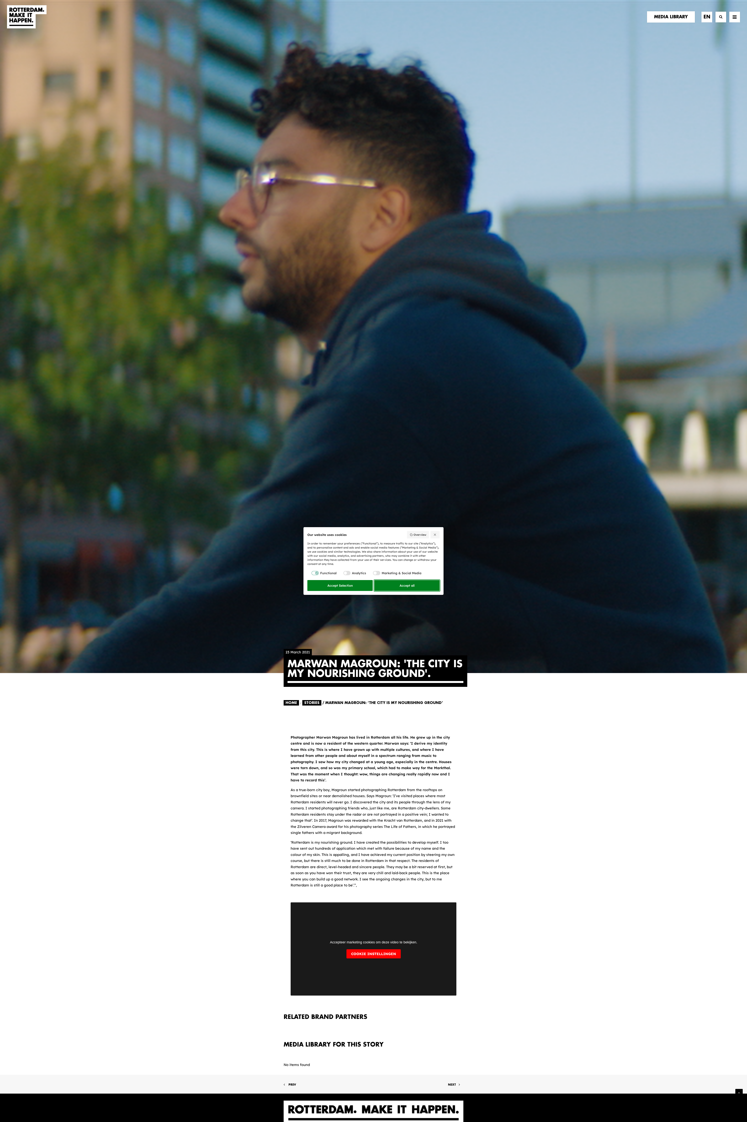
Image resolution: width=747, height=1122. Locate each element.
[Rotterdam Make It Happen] (27, 17)
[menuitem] (672, 17)
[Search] (719, 17)
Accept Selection (340, 585)
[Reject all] (435, 534)
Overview (420, 534)
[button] (734, 17)
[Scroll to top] (739, 1092)
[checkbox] (322, 573)
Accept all (407, 585)
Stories (311, 703)
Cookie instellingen (373, 954)
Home (291, 703)
